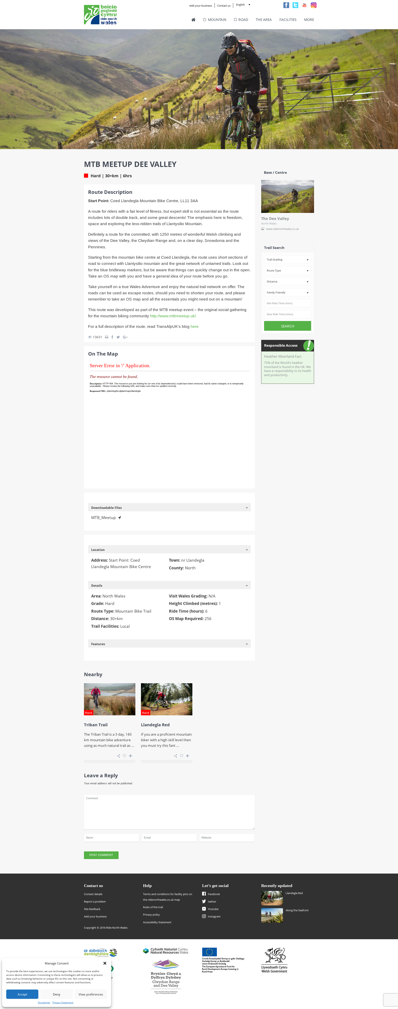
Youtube (213, 909)
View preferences (91, 994)
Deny (56, 994)
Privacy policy (151, 914)
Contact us (224, 5)
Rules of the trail (153, 907)
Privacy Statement (62, 1002)
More (309, 19)
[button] (105, 963)
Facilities (287, 19)
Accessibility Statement (157, 922)
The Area (264, 19)
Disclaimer (44, 1002)
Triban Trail (96, 725)
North (190, 568)
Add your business (200, 5)
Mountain (217, 19)
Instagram (214, 916)
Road (243, 19)
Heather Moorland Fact (282, 356)
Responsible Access (280, 345)
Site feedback (92, 909)
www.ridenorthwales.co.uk (282, 229)
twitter (212, 901)
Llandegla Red (155, 725)
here (195, 326)
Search (287, 326)
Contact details (93, 894)
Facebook (214, 894)
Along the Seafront (297, 910)
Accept (22, 994)
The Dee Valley (275, 218)
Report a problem (95, 901)
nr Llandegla (192, 560)
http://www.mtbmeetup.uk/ (173, 316)
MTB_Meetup (103, 517)
